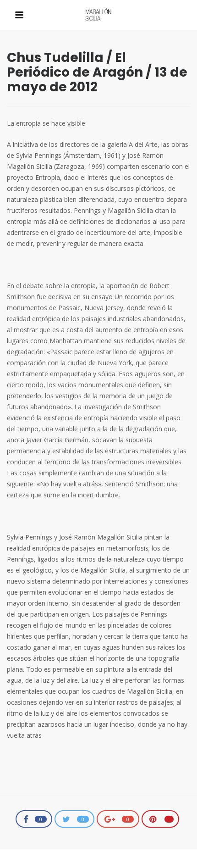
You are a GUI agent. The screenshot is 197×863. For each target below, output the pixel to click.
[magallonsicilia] (98, 15)
